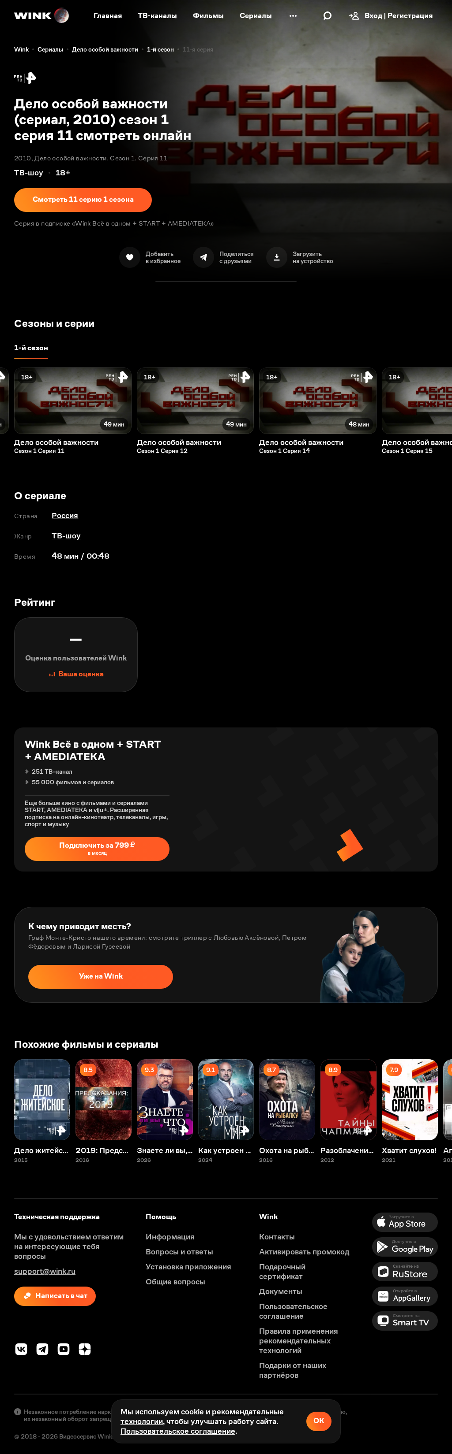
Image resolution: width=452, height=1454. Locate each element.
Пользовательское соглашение (178, 1431)
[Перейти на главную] (42, 16)
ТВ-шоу (66, 535)
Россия (65, 515)
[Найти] (327, 16)
